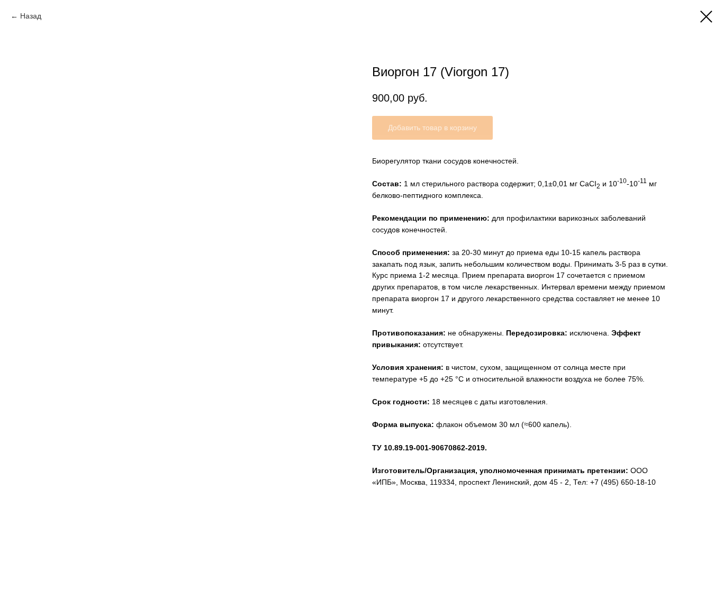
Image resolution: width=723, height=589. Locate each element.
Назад (31, 16)
